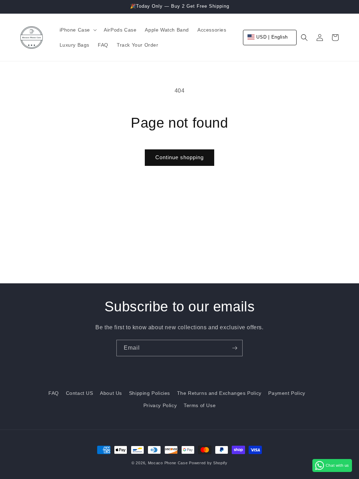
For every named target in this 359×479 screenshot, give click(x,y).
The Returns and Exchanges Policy (219, 393)
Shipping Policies (149, 393)
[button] (77, 29)
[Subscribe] (234, 348)
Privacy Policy (160, 405)
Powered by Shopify (208, 463)
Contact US (79, 393)
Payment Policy (286, 393)
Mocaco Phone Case (168, 463)
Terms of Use (200, 405)
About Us (111, 393)
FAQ (53, 393)
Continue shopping (179, 157)
